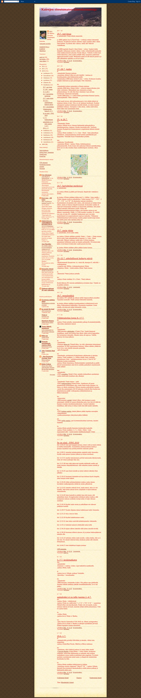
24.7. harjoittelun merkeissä (70, 185)
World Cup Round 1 (47, 270)
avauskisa (65, 374)
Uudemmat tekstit (63, 678)
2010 (43, 71)
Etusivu (79, 678)
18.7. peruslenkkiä (48, 107)
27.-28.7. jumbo (48, 89)
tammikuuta (47, 142)
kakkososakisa (66, 383)
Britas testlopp (46, 360)
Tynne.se (44, 315)
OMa (51, 31)
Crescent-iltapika (63, 651)
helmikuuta (46, 140)
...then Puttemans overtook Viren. (47, 357)
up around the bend (48, 309)
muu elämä (43, 61)
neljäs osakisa (66, 421)
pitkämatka (70, 331)
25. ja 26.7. (46, 92)
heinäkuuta (46, 85)
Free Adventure (46, 175)
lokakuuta (46, 78)
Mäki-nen (45, 336)
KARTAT (42, 49)
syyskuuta (46, 80)
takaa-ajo (67, 344)
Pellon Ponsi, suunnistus (47, 152)
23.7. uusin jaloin (48, 98)
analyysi (42, 57)
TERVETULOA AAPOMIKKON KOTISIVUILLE (47, 222)
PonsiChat (42, 156)
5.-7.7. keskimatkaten (67, 560)
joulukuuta (46, 73)
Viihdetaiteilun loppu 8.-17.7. (70, 318)
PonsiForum (43, 154)
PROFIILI (43, 51)
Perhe (43, 352)
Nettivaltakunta (44, 150)
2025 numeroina (46, 311)
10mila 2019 (45, 337)
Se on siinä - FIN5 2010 (68, 442)
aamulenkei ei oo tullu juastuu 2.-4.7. (48, 124)
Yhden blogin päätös (47, 322)
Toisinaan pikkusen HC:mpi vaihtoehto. (48, 289)
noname (42, 166)
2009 (43, 144)
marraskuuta (47, 75)
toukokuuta (46, 133)
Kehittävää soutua (47, 346)
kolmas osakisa (66, 411)
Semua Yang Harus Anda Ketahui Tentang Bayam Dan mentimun (48, 367)
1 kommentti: (76, 287)
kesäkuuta (46, 130)
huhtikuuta (46, 135)
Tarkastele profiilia (45, 43)
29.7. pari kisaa (47, 87)
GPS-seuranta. (61, 549)
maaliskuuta (47, 137)
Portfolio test (45, 316)
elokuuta (46, 82)
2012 (43, 66)
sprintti (69, 400)
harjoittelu (43, 59)
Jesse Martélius (46, 244)
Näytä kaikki (52, 374)
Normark (42, 168)
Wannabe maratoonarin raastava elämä (46, 343)
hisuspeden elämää (47, 269)
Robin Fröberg (46, 364)
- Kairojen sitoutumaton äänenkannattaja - (69, 9)
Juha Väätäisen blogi (48, 351)
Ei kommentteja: (77, 60)
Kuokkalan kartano (45, 164)
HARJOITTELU (44, 47)
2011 (43, 68)
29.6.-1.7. (46, 128)
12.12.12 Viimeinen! (47, 226)
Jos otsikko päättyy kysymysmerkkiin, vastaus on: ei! (47, 247)
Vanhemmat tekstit (95, 678)
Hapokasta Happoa (48, 321)
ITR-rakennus (44, 162)
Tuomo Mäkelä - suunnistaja (47, 327)
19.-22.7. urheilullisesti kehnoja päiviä (48, 102)
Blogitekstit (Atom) (67, 682)
